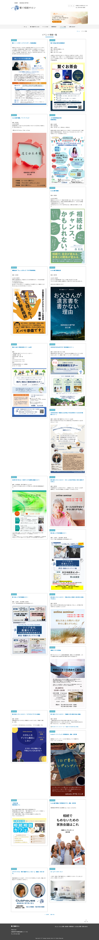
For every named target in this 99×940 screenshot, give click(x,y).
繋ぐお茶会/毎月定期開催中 (58, 43)
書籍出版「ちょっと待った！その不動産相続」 (24, 270)
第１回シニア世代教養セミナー (20, 597)
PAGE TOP (86, 921)
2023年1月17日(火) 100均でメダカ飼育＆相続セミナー (30, 480)
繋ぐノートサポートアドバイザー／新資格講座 (24, 43)
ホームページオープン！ (57, 871)
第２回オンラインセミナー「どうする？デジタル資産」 (26, 714)
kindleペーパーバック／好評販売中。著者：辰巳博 (64, 734)
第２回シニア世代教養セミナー (59, 533)
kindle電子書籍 (55, 190)
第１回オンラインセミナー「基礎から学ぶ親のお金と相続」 (66, 714)
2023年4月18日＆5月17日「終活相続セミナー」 (62, 347)
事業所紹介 (54, 26)
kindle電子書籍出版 (56, 270)
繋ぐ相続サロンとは (34, 26)
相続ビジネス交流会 (56, 650)
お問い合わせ (72, 26)
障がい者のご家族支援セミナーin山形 (22, 347)
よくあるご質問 (78, 926)
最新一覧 (52, 914)
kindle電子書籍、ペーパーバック (20, 117)
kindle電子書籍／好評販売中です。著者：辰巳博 (63, 803)
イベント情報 (63, 26)
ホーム (25, 26)
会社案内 (67, 926)
